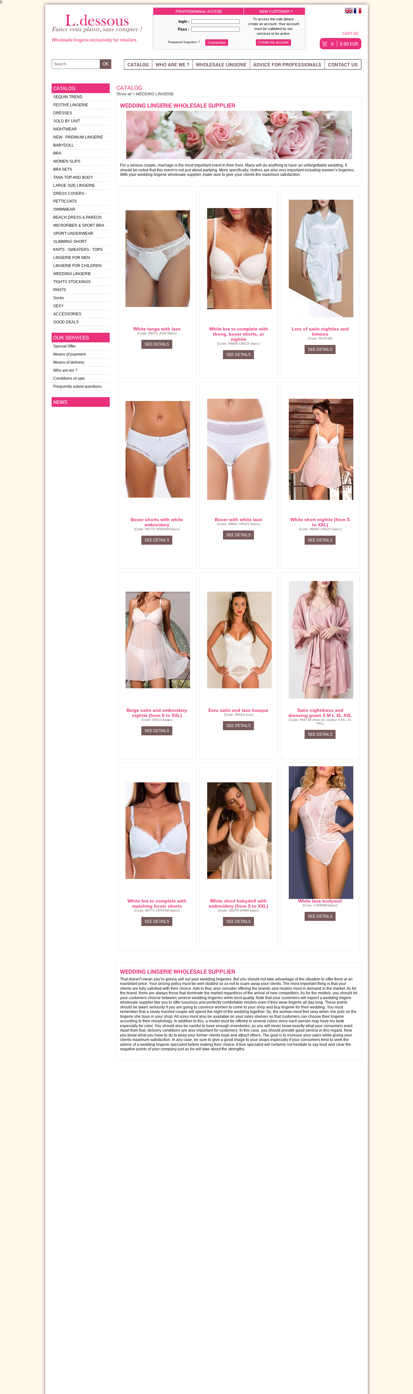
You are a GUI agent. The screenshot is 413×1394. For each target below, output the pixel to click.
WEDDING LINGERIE (72, 274)
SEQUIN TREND (68, 97)
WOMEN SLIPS (66, 161)
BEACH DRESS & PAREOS (77, 217)
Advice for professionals (287, 64)
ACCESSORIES (67, 314)
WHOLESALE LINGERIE (221, 64)
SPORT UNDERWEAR (73, 233)
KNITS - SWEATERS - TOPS (78, 249)
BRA (57, 153)
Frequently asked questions (77, 386)
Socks (58, 298)
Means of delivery (68, 362)
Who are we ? (172, 64)
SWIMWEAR (64, 209)
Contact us (343, 64)
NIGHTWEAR (65, 129)
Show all (124, 94)
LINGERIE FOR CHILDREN (77, 265)
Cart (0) (350, 33)
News (60, 401)
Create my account (273, 42)
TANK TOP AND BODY (73, 177)
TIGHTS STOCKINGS (72, 282)
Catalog (138, 64)
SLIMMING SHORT (70, 241)
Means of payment (69, 354)
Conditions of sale (69, 378)
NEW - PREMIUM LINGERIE (78, 137)
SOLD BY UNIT (66, 121)
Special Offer (64, 346)
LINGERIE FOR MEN (71, 257)
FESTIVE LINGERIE (70, 105)
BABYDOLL (63, 145)
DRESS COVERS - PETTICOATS (69, 197)
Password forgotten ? (184, 42)
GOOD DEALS (66, 322)
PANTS (59, 290)
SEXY (58, 306)
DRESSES (62, 113)
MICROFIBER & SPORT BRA (78, 225)
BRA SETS (62, 169)
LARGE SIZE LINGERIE (74, 185)
